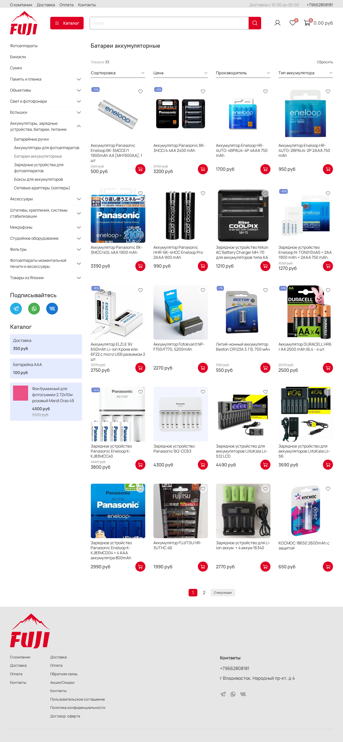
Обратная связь (64, 673)
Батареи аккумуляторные (38, 156)
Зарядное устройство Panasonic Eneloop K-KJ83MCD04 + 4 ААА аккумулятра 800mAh (111, 550)
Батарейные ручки (31, 139)
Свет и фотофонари (28, 101)
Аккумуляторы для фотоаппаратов (46, 147)
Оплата (67, 5)
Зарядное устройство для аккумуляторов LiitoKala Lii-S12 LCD (242, 451)
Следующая (223, 592)
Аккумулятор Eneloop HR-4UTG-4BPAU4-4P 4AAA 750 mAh (242, 150)
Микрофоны (21, 227)
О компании (21, 5)
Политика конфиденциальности (77, 707)
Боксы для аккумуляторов (38, 179)
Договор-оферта (65, 716)
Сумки (16, 68)
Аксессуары (21, 199)
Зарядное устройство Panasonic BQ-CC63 (174, 448)
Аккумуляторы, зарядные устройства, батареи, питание (38, 126)
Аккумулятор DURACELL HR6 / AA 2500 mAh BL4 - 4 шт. (304, 346)
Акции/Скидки (62, 682)
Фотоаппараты (24, 45)
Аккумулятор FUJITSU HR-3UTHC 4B (177, 545)
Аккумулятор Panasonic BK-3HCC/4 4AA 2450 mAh (179, 148)
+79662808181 (320, 5)
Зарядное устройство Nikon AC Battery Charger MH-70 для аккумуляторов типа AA (242, 252)
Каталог (71, 23)
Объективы (20, 90)
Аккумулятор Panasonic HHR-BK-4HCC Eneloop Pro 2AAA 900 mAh (178, 252)
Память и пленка (25, 79)
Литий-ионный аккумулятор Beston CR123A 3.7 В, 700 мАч (243, 346)
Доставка (46, 5)
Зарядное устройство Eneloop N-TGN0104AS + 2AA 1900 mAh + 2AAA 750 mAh (305, 252)
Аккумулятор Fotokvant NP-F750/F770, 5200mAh (179, 346)
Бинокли (18, 56)
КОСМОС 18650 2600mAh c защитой (303, 545)
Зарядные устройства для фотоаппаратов (39, 167)
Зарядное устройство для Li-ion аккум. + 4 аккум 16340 (243, 545)
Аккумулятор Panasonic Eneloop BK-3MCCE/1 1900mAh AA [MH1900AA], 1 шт (116, 153)
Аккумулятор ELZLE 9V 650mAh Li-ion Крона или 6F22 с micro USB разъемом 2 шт (118, 351)
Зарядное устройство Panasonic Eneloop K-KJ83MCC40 (111, 451)
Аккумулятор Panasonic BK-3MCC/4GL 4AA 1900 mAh (117, 249)
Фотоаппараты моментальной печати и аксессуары (38, 263)
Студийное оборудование (34, 238)
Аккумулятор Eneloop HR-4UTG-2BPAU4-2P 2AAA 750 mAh (304, 150)
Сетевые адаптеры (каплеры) (42, 188)
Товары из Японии (27, 277)
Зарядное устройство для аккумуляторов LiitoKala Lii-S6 (304, 451)
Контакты (87, 5)
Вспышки (18, 112)
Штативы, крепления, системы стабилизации (39, 213)
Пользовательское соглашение (77, 699)
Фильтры (18, 249)
